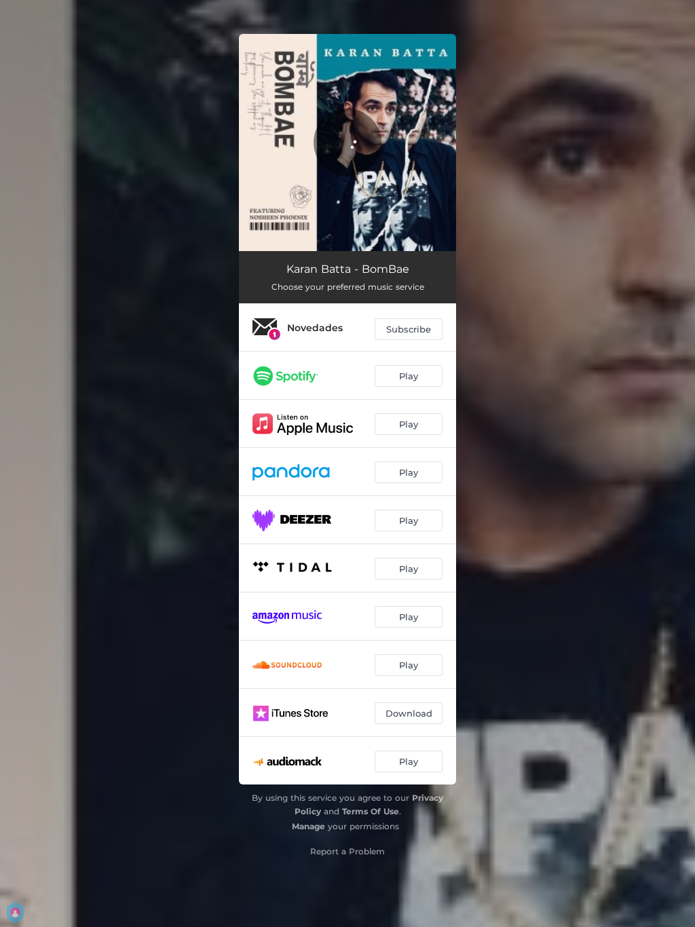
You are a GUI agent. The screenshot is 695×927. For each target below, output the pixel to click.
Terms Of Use (370, 811)
